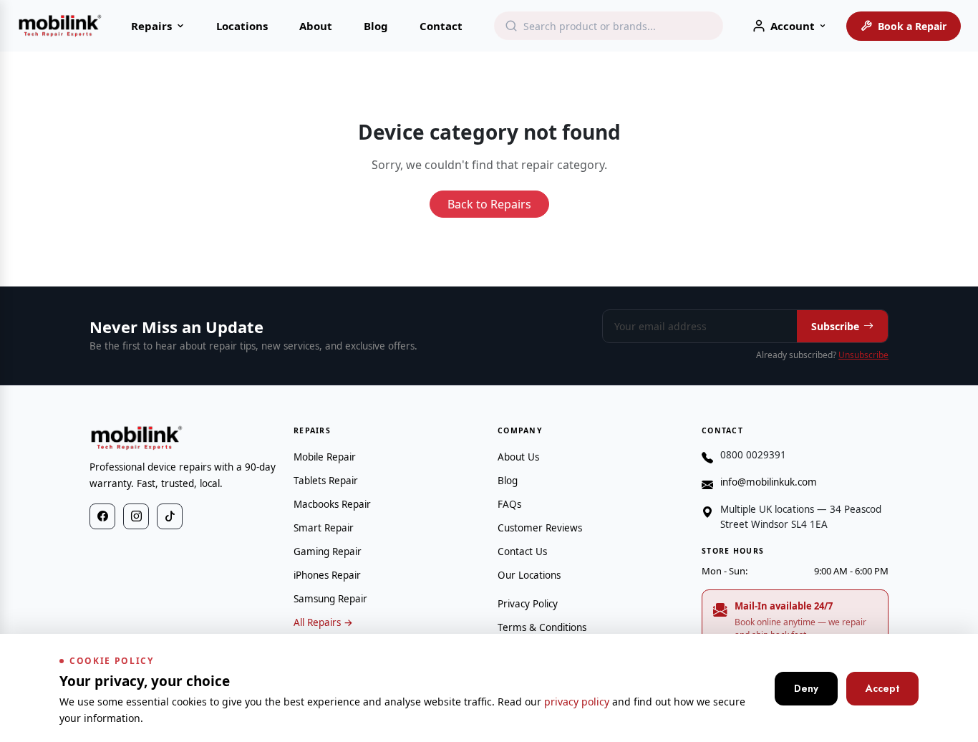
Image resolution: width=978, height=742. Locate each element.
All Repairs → (323, 622)
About (315, 26)
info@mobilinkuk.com (768, 482)
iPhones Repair (327, 575)
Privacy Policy (528, 603)
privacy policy (576, 701)
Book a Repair (912, 26)
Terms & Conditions (542, 627)
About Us (518, 456)
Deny (806, 688)
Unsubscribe (863, 355)
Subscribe (835, 326)
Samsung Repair (330, 598)
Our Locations (529, 575)
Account (792, 26)
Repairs (151, 26)
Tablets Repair (326, 480)
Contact (441, 26)
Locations (242, 26)
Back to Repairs (489, 204)
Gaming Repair (328, 551)
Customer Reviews (540, 527)
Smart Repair (324, 527)
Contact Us (522, 551)
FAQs (509, 504)
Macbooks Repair (332, 504)
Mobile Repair (325, 456)
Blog (376, 26)
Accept (882, 688)
